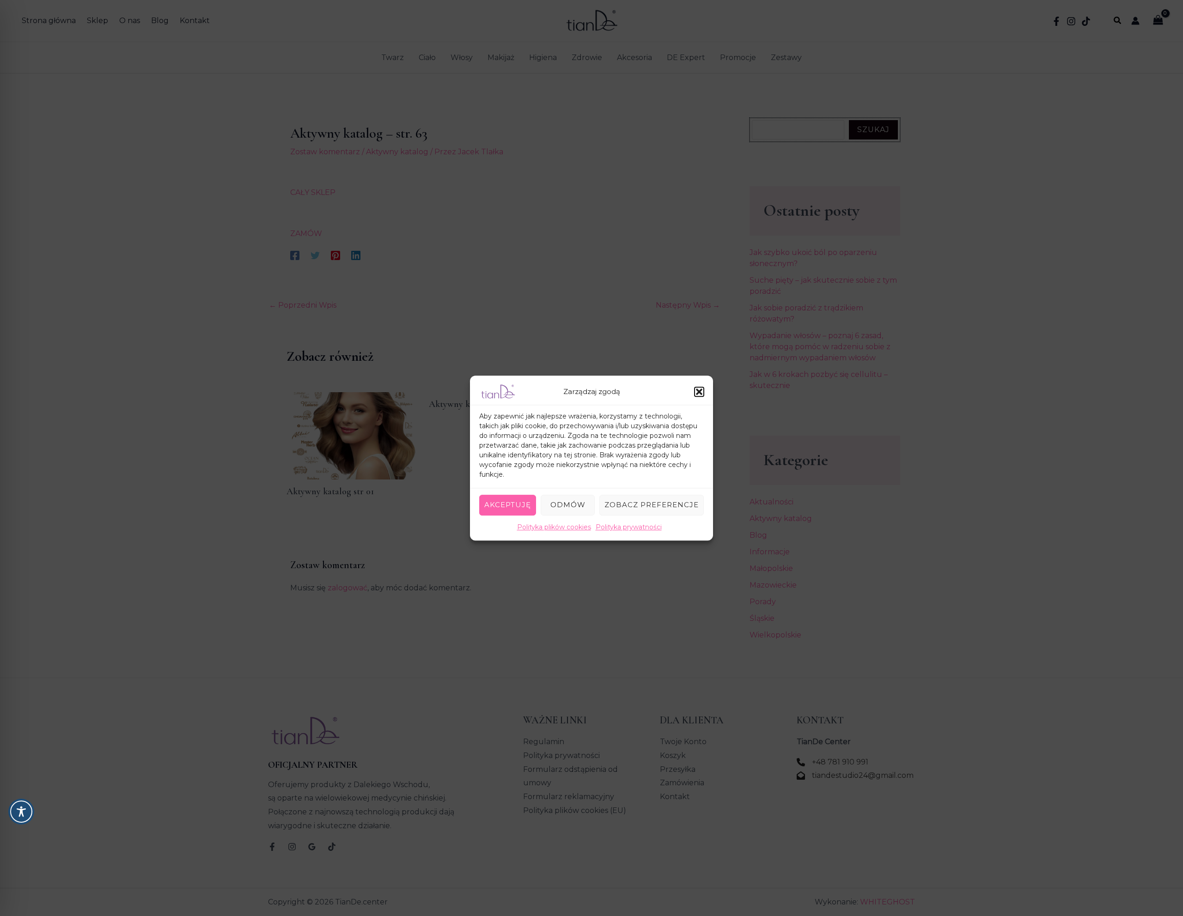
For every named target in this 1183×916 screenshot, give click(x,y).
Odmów (567, 504)
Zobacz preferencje (651, 504)
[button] (699, 391)
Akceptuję (507, 504)
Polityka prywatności (629, 527)
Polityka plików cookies (554, 527)
